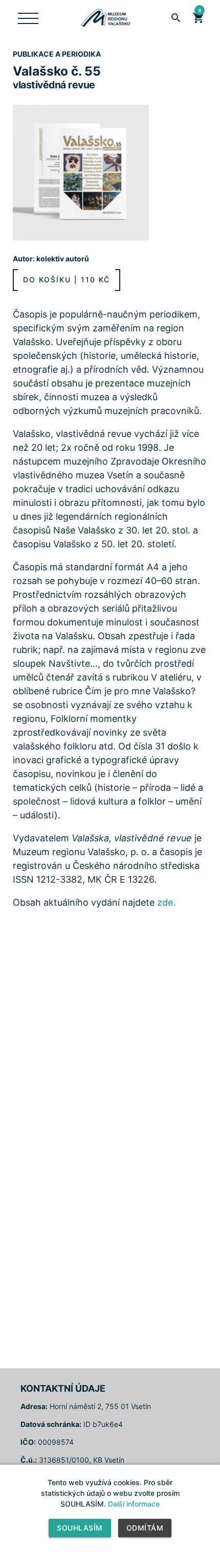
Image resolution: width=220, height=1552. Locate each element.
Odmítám (145, 1527)
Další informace (134, 1503)
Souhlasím (80, 1527)
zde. (166, 902)
